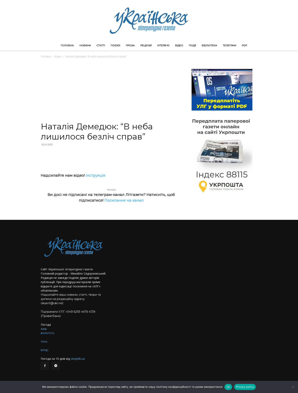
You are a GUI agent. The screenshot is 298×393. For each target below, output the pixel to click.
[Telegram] (56, 366)
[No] (293, 387)
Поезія (115, 45)
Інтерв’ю (163, 45)
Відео (179, 45)
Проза (130, 45)
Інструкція (95, 175)
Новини (85, 45)
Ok (228, 386)
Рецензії (146, 45)
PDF (244, 45)
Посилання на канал (124, 200)
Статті (100, 45)
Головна (67, 45)
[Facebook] (45, 366)
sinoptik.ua (78, 359)
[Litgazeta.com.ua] (149, 20)
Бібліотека (209, 45)
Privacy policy (245, 386)
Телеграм (229, 45)
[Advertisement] (111, 91)
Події (192, 45)
